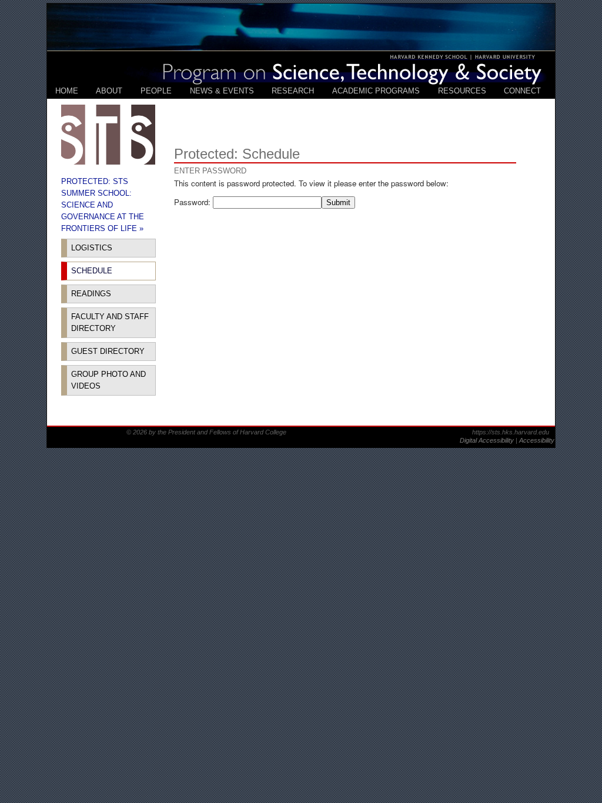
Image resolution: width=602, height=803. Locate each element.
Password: (193, 202)
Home (66, 90)
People (156, 90)
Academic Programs (376, 90)
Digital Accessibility (488, 440)
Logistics (91, 247)
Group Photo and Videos (108, 380)
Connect (522, 90)
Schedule (91, 270)
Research (293, 90)
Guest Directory (108, 351)
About (109, 90)
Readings (91, 293)
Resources (462, 90)
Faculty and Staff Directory (110, 322)
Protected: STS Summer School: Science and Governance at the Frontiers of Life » (102, 205)
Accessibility (536, 440)
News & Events (222, 90)
